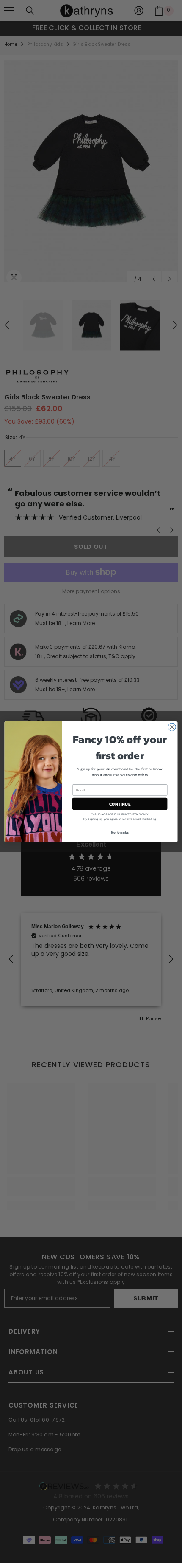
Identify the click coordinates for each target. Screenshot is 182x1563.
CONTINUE (119, 803)
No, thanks (119, 832)
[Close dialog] (172, 727)
